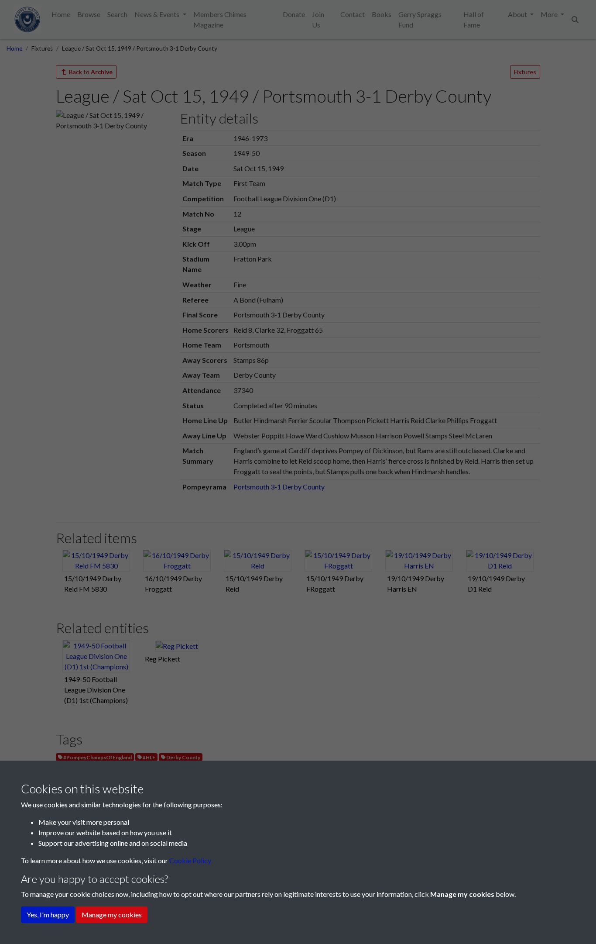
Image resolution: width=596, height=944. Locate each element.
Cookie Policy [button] (190, 860)
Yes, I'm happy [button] (48, 914)
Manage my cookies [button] (112, 914)
